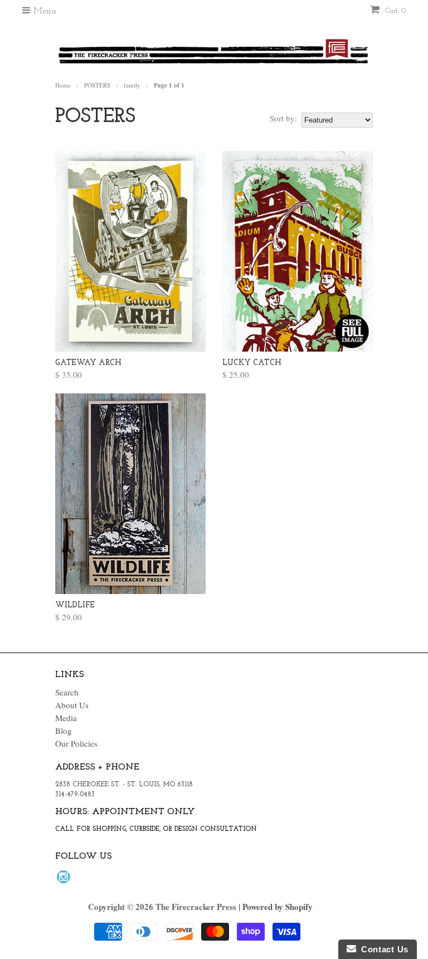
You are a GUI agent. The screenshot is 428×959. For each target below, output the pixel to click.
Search (67, 692)
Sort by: (283, 118)
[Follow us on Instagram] (65, 879)
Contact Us (382, 949)
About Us (72, 704)
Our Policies (76, 743)
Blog (63, 730)
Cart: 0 (394, 11)
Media (66, 717)
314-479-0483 (75, 794)
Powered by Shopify (277, 906)
